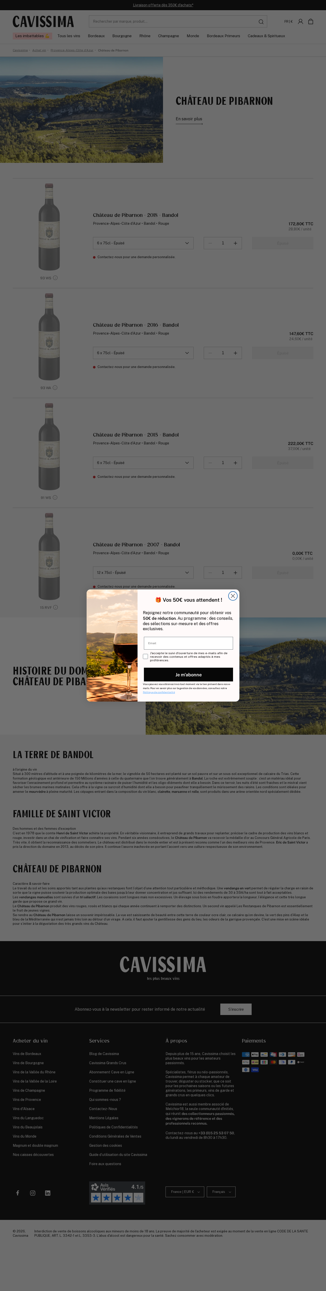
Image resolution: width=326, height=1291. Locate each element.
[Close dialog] (232, 595)
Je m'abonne (188, 674)
